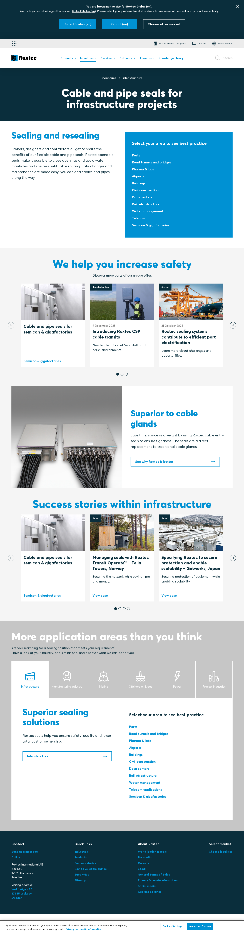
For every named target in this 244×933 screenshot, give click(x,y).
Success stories (85, 863)
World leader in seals (152, 851)
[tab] (30, 679)
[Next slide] (233, 325)
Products (80, 857)
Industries (108, 78)
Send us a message (24, 851)
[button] (117, 374)
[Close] (237, 6)
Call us (16, 857)
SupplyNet (81, 874)
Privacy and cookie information (83, 929)
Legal (142, 869)
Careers (143, 863)
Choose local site (221, 851)
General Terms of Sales (154, 874)
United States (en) (84, 11)
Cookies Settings (149, 891)
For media (144, 857)
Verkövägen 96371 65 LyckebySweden (21, 893)
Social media (147, 886)
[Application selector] (14, 43)
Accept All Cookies (200, 926)
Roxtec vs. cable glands (90, 869)
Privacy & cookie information (158, 880)
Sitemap (80, 880)
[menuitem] (68, 58)
